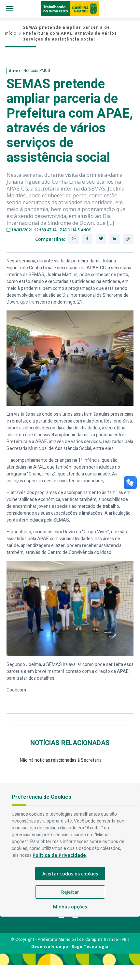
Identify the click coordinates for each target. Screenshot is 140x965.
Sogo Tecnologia (90, 946)
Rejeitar (70, 892)
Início (11, 33)
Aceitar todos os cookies (70, 874)
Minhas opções (70, 907)
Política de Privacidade (59, 855)
